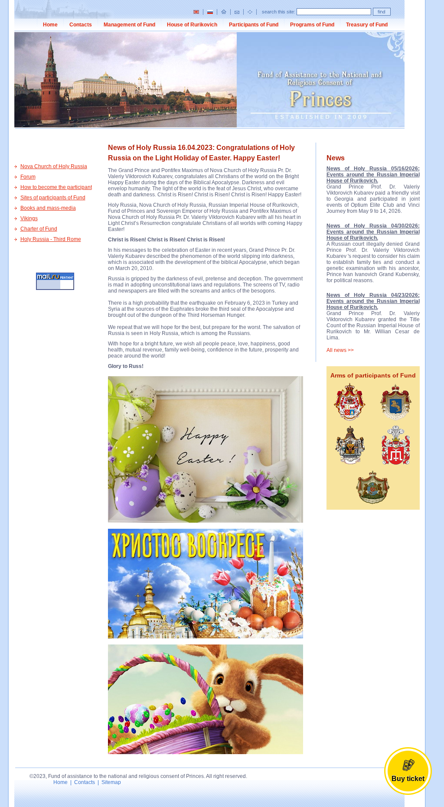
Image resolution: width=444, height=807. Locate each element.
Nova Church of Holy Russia (53, 166)
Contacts (80, 25)
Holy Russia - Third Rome (50, 239)
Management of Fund (129, 25)
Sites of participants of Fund (52, 198)
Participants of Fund (253, 25)
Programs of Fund (312, 25)
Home (50, 25)
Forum (28, 177)
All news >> (340, 350)
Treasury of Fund (367, 25)
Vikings (29, 218)
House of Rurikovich (192, 25)
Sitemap (111, 782)
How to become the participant (56, 187)
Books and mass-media (48, 208)
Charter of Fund (38, 229)
